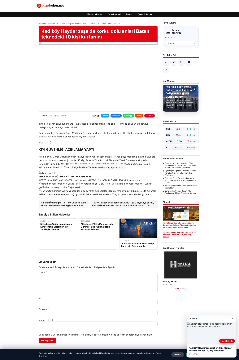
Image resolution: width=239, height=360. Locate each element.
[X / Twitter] (173, 62)
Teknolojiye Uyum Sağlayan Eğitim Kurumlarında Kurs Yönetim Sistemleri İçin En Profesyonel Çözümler (181, 165)
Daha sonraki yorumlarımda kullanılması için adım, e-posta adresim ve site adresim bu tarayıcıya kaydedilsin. (95, 334)
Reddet (177, 354)
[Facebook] (166, 62)
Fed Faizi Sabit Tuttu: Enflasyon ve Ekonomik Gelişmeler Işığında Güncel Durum (180, 180)
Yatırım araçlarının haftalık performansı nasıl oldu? (181, 186)
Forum (129, 14)
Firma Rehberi (114, 14)
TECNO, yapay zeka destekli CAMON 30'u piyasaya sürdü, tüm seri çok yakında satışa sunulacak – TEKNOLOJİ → (123, 204)
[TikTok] (166, 70)
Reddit (139, 116)
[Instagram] (181, 62)
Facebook (116, 116)
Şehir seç (170, 38)
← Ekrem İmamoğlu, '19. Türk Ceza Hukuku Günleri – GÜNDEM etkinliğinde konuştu (63, 204)
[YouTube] (189, 62)
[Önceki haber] (188, 89)
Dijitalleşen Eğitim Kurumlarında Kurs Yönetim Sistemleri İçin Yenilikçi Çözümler (180, 173)
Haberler (42, 23)
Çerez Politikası (145, 14)
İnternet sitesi (46, 320)
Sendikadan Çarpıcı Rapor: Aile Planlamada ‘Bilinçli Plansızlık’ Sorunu (180, 192)
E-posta (44, 309)
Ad (41, 298)
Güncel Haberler (94, 14)
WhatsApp (128, 116)
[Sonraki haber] (194, 89)
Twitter (105, 116)
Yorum (43, 272)
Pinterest (149, 116)
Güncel (51, 23)
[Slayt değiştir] (175, 288)
